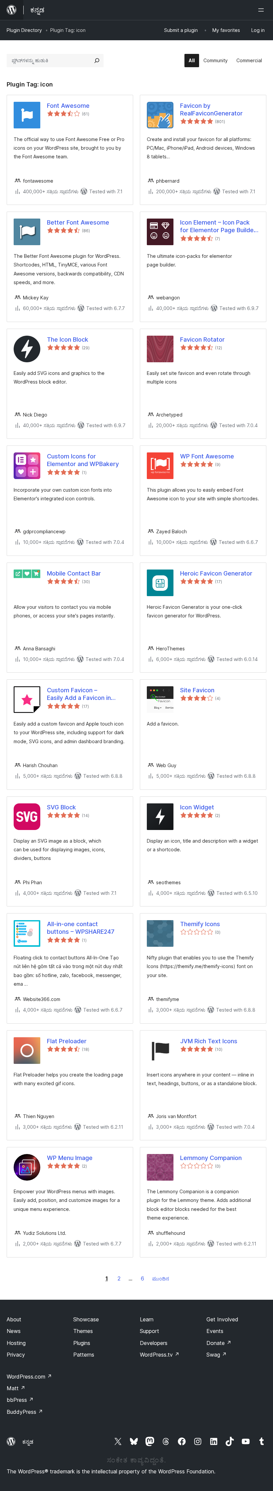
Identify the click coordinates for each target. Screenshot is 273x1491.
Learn (146, 1319)
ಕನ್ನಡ (27, 1441)
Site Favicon (197, 690)
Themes (83, 1331)
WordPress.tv (159, 1354)
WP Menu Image (70, 1157)
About (14, 1319)
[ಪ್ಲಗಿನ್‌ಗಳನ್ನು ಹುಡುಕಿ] (97, 60)
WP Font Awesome (207, 456)
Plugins (81, 1343)
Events (214, 1331)
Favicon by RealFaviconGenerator (211, 109)
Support (149, 1331)
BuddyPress (25, 1411)
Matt (16, 1388)
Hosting (16, 1343)
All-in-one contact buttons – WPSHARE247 (81, 927)
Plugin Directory (24, 30)
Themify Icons (200, 923)
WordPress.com (29, 1376)
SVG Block (61, 807)
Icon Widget (197, 807)
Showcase (86, 1319)
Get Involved (222, 1319)
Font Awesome (68, 105)
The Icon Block (67, 339)
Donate (218, 1343)
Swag (216, 1354)
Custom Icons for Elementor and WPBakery (83, 460)
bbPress (20, 1400)
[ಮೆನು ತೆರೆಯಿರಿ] (262, 10)
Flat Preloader (67, 1041)
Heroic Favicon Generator (216, 573)
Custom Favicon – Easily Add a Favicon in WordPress (79, 694)
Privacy (16, 1354)
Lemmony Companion (211, 1157)
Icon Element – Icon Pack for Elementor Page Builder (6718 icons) (218, 226)
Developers (153, 1343)
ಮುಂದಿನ (160, 1278)
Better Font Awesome (78, 222)
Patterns (83, 1354)
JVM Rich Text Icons (208, 1041)
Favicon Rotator (202, 339)
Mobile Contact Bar (74, 573)
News (14, 1331)
